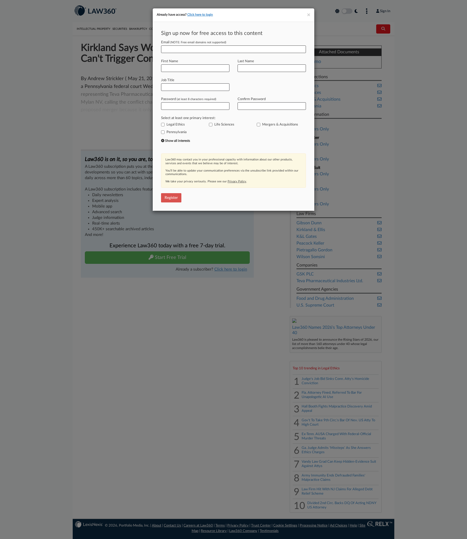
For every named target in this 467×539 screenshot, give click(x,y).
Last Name (246, 61)
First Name (169, 61)
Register (171, 198)
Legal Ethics (175, 124)
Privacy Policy (237, 181)
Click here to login (200, 14)
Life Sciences (224, 124)
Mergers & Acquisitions (280, 124)
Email (193, 42)
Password (188, 99)
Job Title (167, 80)
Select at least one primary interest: (188, 118)
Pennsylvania (176, 132)
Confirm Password (252, 99)
